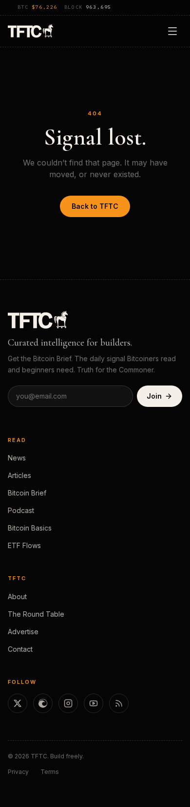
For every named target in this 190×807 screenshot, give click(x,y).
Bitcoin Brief (27, 493)
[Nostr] (43, 703)
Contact (20, 649)
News (17, 458)
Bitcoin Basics (30, 528)
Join (154, 396)
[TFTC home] (30, 30)
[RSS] (119, 703)
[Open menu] (172, 31)
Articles (19, 475)
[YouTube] (93, 703)
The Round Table (36, 614)
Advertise (23, 631)
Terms (49, 771)
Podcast (21, 510)
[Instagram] (68, 703)
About (17, 596)
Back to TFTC (95, 206)
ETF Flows (24, 545)
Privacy (18, 771)
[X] (17, 703)
